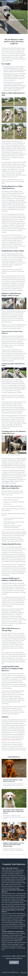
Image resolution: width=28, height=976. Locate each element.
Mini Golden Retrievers (8, 1)
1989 (4, 219)
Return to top (23, 972)
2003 (3, 148)
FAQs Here (14, 962)
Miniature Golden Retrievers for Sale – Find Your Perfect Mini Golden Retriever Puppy (14, 844)
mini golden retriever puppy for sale (10, 739)
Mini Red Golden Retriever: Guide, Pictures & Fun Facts (13, 780)
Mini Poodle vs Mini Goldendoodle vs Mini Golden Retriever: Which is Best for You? (13, 811)
